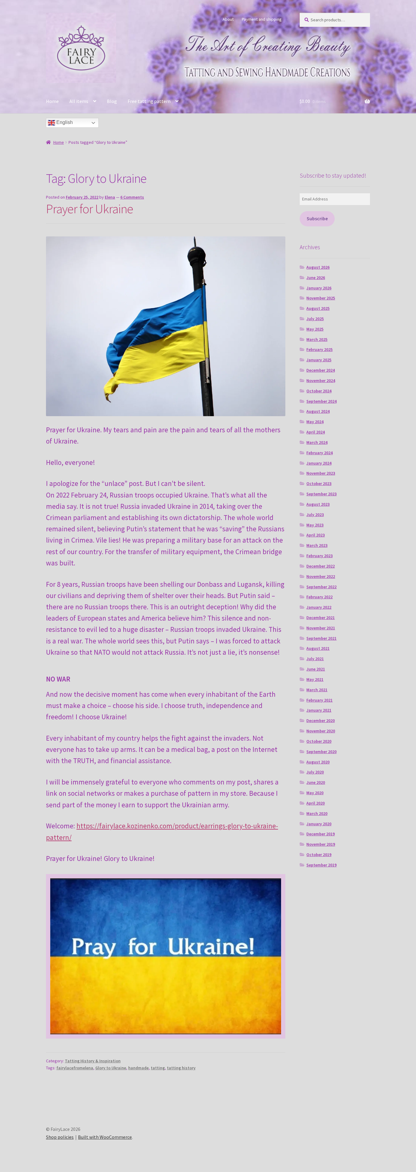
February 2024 (319, 452)
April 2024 (315, 432)
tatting (158, 1068)
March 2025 (316, 339)
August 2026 (318, 267)
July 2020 (315, 772)
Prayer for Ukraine (89, 209)
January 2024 (318, 463)
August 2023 (318, 504)
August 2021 (318, 648)
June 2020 (315, 782)
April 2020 (315, 803)
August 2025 (318, 308)
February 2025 (319, 349)
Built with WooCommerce (105, 1137)
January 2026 (318, 288)
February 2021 (319, 700)
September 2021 (321, 638)
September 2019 (321, 865)
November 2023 (320, 473)
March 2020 (316, 813)
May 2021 (314, 679)
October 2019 (318, 854)
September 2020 (321, 751)
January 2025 (318, 360)
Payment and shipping (262, 19)
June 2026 (315, 277)
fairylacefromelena (74, 1068)
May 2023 (314, 525)
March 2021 (316, 689)
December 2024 (320, 370)
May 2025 (314, 329)
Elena (110, 197)
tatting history (181, 1068)
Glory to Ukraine (110, 1068)
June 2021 (315, 669)
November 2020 (320, 731)
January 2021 (318, 710)
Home (52, 101)
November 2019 (320, 844)
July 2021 (315, 658)
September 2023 (321, 494)
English (64, 122)
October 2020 (318, 741)
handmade (138, 1068)
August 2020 (318, 762)
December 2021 (320, 617)
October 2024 (318, 391)
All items (78, 101)
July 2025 (315, 318)
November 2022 (320, 576)
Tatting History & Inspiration (93, 1061)
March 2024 (316, 442)
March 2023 (316, 545)
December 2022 (320, 566)
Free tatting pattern (149, 101)
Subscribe (317, 218)
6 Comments (132, 197)
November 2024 (320, 380)
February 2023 (319, 555)
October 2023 (318, 483)
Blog (112, 101)
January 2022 (318, 607)
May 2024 (314, 421)
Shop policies (60, 1137)
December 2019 (320, 834)
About (228, 19)
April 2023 (315, 535)
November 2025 (320, 298)
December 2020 (320, 720)
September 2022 (321, 587)
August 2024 (318, 411)
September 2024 (321, 401)
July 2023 (315, 514)
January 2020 (318, 824)
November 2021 (320, 628)
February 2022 (319, 597)
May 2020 (314, 792)
